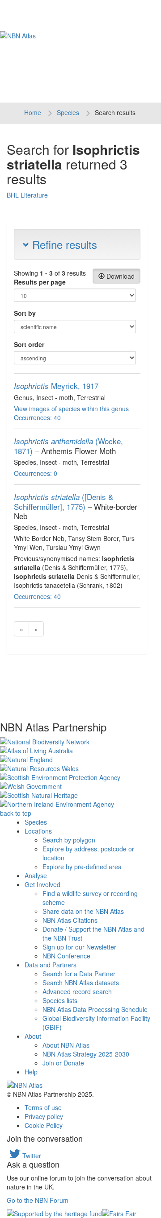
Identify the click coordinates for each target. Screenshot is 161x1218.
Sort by (25, 313)
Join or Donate (63, 1062)
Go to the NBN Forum (37, 1200)
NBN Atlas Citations (69, 920)
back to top (15, 813)
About (33, 1036)
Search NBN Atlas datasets (80, 982)
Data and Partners (50, 964)
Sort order (29, 344)
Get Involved (42, 884)
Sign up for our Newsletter (79, 946)
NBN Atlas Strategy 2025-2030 (85, 1053)
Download (120, 276)
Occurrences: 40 (37, 417)
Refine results (63, 244)
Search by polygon (68, 839)
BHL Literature (27, 194)
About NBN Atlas (65, 1044)
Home (32, 112)
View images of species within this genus (71, 408)
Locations (38, 830)
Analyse (36, 875)
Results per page (40, 281)
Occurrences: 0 (35, 473)
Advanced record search (77, 991)
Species (68, 112)
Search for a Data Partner (78, 973)
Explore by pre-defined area (82, 866)
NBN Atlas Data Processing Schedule (95, 1009)
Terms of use (43, 1107)
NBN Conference (66, 955)
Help (31, 1071)
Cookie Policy (44, 1125)
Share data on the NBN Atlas (83, 911)
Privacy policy (44, 1116)
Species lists (59, 1000)
